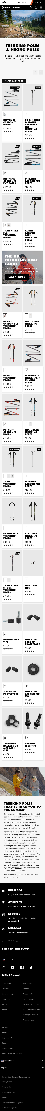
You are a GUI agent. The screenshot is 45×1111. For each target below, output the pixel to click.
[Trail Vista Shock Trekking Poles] (12, 563)
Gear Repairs (27, 983)
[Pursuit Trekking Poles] (12, 353)
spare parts (15, 877)
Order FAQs (6, 989)
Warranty (26, 989)
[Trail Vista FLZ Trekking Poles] (12, 208)
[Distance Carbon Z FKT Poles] (12, 156)
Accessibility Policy (8, 1092)
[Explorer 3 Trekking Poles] (33, 511)
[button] (30, 7)
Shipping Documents (30, 1015)
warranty (18, 868)
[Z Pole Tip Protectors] (12, 669)
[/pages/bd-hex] (4, 2)
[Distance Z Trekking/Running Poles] (33, 353)
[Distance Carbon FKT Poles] (33, 459)
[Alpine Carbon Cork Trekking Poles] (33, 208)
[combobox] (6, 959)
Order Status (6, 983)
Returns (5, 1010)
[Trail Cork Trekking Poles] (33, 299)
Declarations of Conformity (32, 1004)
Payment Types (28, 1020)
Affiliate (4, 1033)
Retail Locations (7, 1048)
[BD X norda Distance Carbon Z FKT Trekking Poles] (33, 97)
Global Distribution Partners (12, 1053)
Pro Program (6, 1027)
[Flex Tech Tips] (33, 563)
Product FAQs (28, 994)
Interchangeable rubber (13, 848)
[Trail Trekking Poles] (12, 459)
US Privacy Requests (9, 1108)
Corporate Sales (7, 1038)
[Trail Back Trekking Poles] (33, 407)
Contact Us (6, 999)
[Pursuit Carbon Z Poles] (12, 407)
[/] (11, 7)
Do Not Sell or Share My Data (12, 1103)
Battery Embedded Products (33, 1010)
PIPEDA (5, 1097)
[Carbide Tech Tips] (33, 721)
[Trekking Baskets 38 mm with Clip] (12, 721)
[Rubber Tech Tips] (12, 617)
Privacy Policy (7, 1082)
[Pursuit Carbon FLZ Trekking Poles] (12, 299)
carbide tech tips (33, 848)
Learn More (16, 276)
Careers (5, 1043)
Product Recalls (28, 999)
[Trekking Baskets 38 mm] (33, 669)
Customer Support (8, 994)
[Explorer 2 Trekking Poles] (12, 511)
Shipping (5, 1004)
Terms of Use (7, 1087)
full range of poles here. (16, 870)
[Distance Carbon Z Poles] (12, 97)
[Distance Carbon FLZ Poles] (33, 156)
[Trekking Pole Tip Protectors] (33, 617)
